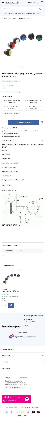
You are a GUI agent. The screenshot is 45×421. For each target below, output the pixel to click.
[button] (20, 67)
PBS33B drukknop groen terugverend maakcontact (10, 290)
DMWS (28, 407)
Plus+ (32, 407)
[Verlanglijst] (42, 2)
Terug (5, 18)
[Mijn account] (38, 2)
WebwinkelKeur (32, 337)
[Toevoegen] (11, 305)
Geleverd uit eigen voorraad (12, 136)
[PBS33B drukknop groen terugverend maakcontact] (11, 278)
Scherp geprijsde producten (11, 133)
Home (9, 18)
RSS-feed (37, 407)
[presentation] (2, 45)
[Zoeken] (40, 9)
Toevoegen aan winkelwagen (23, 122)
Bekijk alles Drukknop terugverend (11, 81)
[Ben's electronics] (16, 2)
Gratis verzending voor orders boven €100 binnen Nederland (21, 131)
